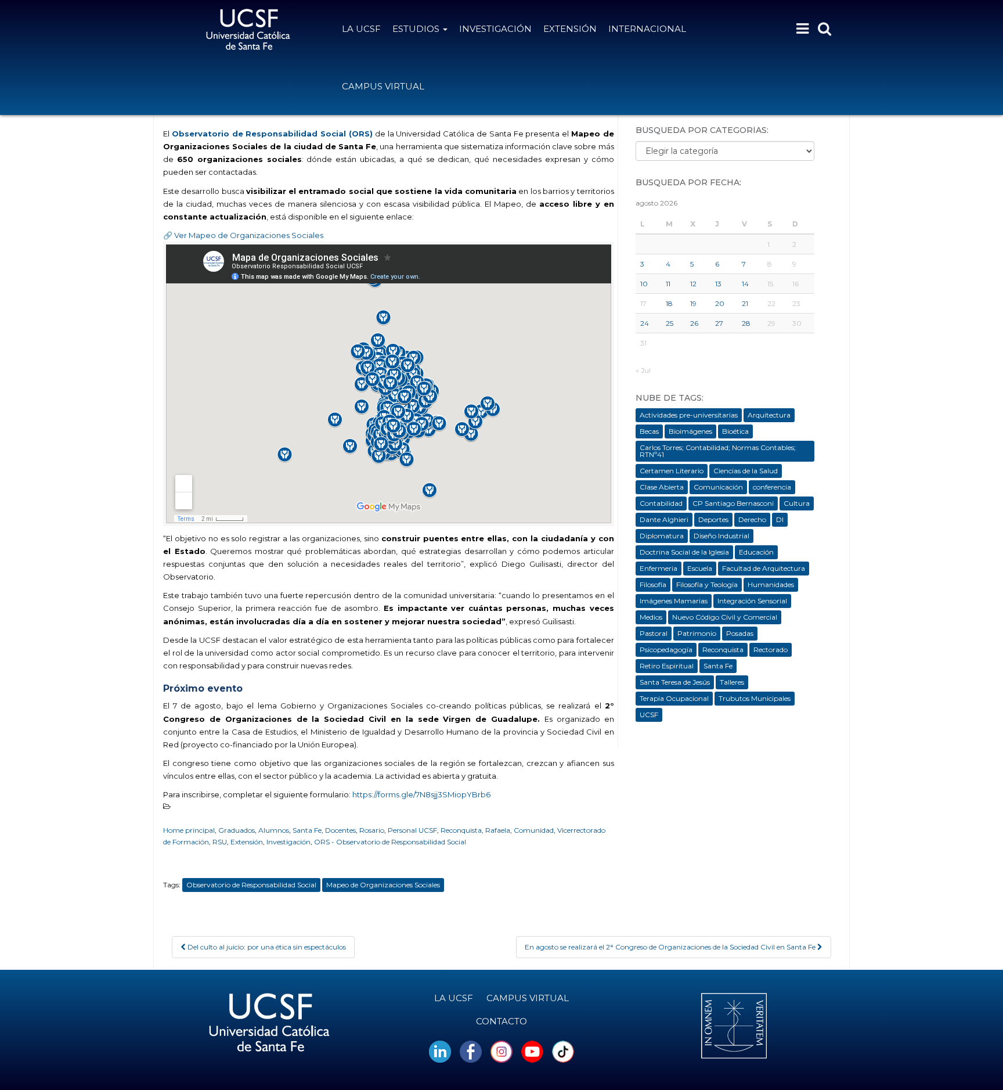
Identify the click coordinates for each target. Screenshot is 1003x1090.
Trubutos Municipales (755, 698)
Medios (651, 617)
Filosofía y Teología (707, 584)
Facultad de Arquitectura (763, 568)
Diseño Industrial (721, 535)
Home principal (189, 830)
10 (644, 283)
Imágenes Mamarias (674, 600)
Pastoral (654, 633)
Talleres (732, 682)
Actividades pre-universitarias (689, 415)
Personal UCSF (412, 830)
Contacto (501, 1021)
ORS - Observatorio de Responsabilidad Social (390, 841)
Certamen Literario (671, 470)
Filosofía (653, 584)
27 (719, 323)
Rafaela (497, 830)
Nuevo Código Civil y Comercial (724, 617)
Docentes (340, 830)
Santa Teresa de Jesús (675, 682)
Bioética (735, 431)
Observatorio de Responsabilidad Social (251, 884)
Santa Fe (307, 830)
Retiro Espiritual (667, 665)
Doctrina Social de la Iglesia (684, 552)
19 (693, 303)
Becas (649, 431)
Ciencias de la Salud (745, 470)
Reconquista (461, 830)
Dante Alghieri (664, 519)
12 (693, 283)
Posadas (739, 633)
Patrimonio (696, 633)
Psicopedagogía (666, 649)
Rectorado (770, 649)
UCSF (649, 714)
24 (644, 323)
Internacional (647, 28)
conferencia (772, 487)
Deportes (713, 519)
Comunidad (534, 830)
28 (746, 323)
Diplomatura (662, 535)
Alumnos (273, 830)
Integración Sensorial (752, 600)
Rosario (371, 830)
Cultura (797, 503)
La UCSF (361, 28)
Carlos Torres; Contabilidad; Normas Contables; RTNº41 (718, 451)
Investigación (495, 28)
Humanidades (771, 584)
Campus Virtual (383, 86)
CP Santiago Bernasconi (733, 503)
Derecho (752, 519)
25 (669, 323)
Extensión (570, 28)
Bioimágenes (690, 431)
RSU (219, 841)
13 (718, 283)
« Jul (643, 370)
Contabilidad (661, 503)
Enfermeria (658, 568)
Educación (756, 552)
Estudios (417, 28)
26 (694, 323)
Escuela (699, 568)
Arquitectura (769, 415)
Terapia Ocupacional (674, 698)
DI (780, 519)
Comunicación (718, 487)
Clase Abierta (662, 487)
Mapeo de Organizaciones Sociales (383, 884)
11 (668, 283)
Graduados (236, 830)
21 (745, 303)
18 (669, 303)
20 (719, 303)
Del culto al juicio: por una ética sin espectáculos (266, 946)
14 (745, 283)
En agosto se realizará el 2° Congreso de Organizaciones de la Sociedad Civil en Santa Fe (671, 946)
